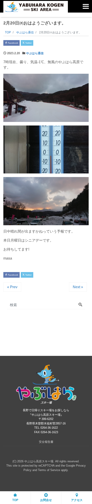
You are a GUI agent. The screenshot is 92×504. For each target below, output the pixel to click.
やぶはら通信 (35, 53)
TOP (15, 500)
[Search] (80, 305)
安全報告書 (46, 441)
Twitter (28, 43)
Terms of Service (49, 470)
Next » (78, 287)
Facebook (12, 43)
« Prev (12, 287)
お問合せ (46, 500)
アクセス (77, 500)
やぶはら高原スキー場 (38, 461)
